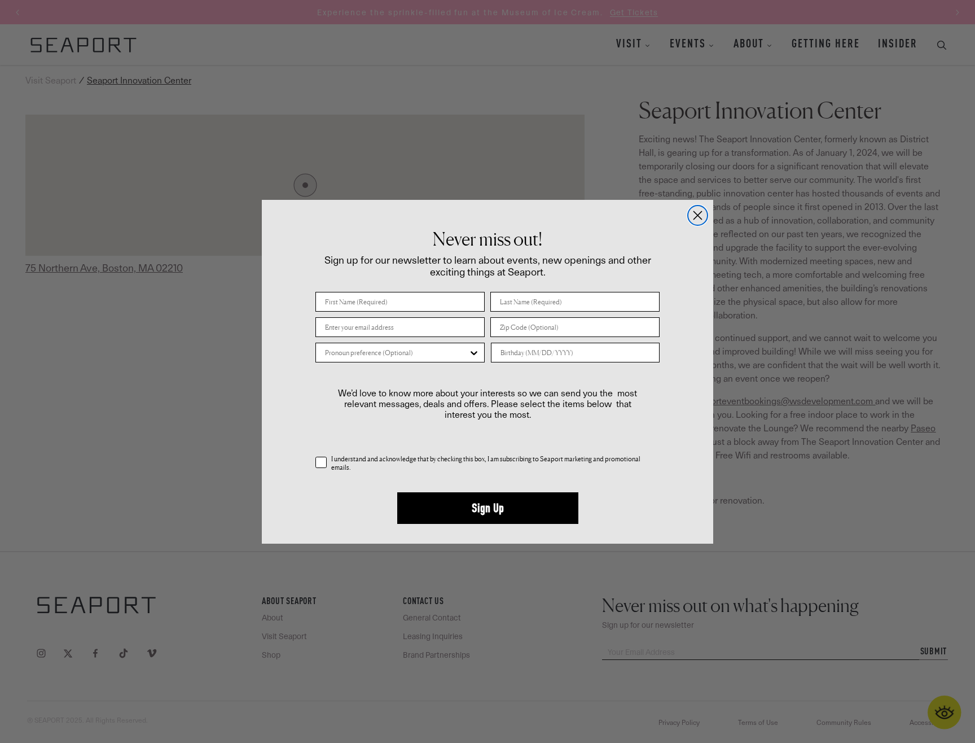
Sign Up (488, 508)
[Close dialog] (698, 215)
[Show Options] (474, 352)
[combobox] (396, 352)
